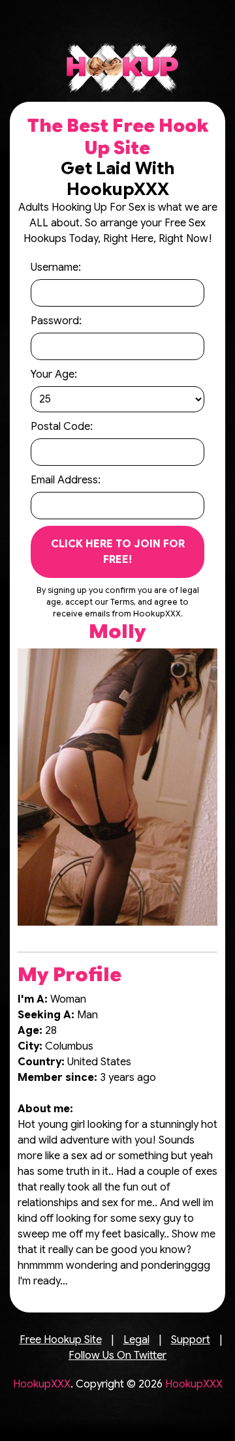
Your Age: (54, 374)
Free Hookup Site (61, 1339)
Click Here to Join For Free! (118, 552)
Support (190, 1339)
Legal (136, 1339)
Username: (56, 267)
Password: (56, 320)
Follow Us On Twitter (117, 1355)
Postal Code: (62, 426)
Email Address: (66, 480)
